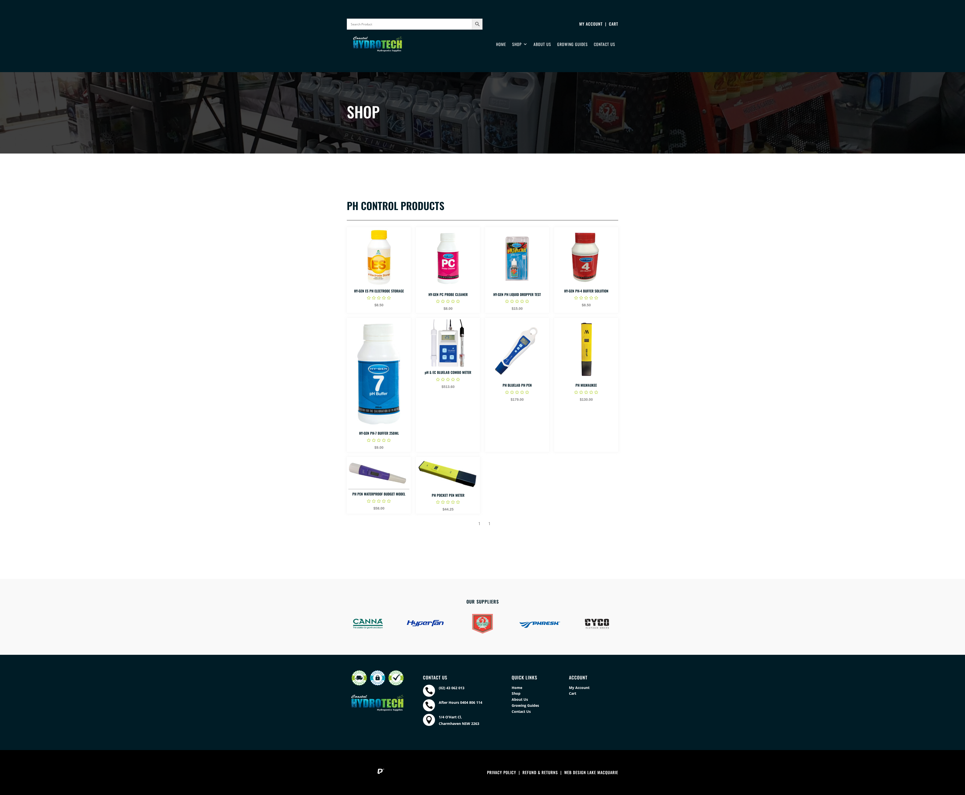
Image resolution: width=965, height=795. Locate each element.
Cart (613, 24)
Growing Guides (572, 44)
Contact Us (604, 44)
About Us (542, 44)
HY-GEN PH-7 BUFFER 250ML (379, 433)
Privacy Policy (501, 772)
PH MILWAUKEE (586, 385)
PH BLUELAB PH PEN (517, 385)
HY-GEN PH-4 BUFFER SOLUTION (586, 290)
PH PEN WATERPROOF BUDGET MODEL (378, 493)
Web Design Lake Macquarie (591, 772)
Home (501, 44)
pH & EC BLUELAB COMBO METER (448, 372)
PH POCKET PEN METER (448, 495)
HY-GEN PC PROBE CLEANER (448, 294)
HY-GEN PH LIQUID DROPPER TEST (517, 294)
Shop (517, 44)
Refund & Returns (540, 772)
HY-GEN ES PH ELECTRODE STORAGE (379, 290)
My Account (591, 24)
